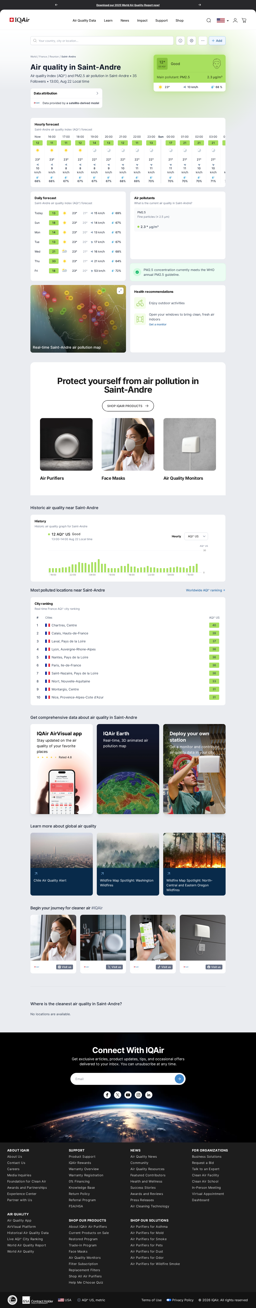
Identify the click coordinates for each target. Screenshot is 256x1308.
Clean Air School (205, 1181)
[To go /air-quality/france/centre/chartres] (128, 625)
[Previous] (56, 5)
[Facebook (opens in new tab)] (107, 1094)
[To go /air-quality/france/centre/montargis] (128, 689)
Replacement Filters (84, 1270)
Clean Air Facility (205, 1175)
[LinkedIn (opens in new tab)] (148, 1094)
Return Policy (79, 1194)
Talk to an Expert (206, 1169)
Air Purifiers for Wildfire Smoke (155, 1264)
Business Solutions (206, 1157)
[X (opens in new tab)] (117, 1094)
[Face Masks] (128, 444)
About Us (14, 1157)
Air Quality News (143, 1157)
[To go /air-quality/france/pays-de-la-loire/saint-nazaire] (128, 673)
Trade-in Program (83, 1245)
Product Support (82, 1157)
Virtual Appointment (208, 1194)
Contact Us (16, 1163)
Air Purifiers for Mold (147, 1233)
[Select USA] (223, 20)
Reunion (54, 56)
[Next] (199, 5)
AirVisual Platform (21, 1227)
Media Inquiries (19, 1175)
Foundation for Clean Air (26, 1181)
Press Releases (142, 1200)
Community (139, 1163)
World (33, 56)
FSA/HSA (76, 1206)
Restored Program (83, 1239)
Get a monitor (157, 324)
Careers (13, 1169)
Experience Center (22, 1194)
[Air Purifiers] (66, 444)
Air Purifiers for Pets (146, 1245)
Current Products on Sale (89, 1233)
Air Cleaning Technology (149, 1206)
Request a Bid (203, 1163)
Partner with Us (19, 1200)
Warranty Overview (84, 1169)
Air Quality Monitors (85, 1258)
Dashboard (200, 1200)
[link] (208, 20)
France (43, 56)
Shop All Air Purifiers (85, 1276)
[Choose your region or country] (223, 20)
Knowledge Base (82, 1188)
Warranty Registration (86, 1175)
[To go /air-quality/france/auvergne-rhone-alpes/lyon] (128, 649)
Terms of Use (151, 1300)
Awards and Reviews (146, 1194)
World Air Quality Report (26, 1245)
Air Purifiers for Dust (146, 1251)
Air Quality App (19, 1220)
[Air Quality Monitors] (189, 444)
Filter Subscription (83, 1264)
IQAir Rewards (80, 1163)
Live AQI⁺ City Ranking (25, 1239)
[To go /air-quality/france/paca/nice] (128, 697)
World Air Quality (20, 1251)
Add (219, 41)
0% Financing (79, 1181)
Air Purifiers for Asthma (149, 1227)
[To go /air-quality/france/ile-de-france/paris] (128, 665)
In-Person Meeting (206, 1188)
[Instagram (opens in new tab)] (138, 1094)
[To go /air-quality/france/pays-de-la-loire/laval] (128, 641)
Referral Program (82, 1200)
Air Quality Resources (147, 1169)
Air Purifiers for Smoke (148, 1239)
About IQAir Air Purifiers (88, 1227)
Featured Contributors (147, 1175)
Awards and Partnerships (27, 1188)
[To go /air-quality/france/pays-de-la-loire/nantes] (128, 657)
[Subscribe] (179, 1078)
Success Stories (143, 1188)
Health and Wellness (146, 1181)
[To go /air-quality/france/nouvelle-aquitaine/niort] (128, 681)
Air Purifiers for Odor (147, 1258)
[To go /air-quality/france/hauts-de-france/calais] (128, 633)
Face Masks (78, 1251)
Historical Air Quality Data (28, 1233)
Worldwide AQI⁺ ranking (204, 590)
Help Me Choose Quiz (86, 1282)
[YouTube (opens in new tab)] (128, 1094)
